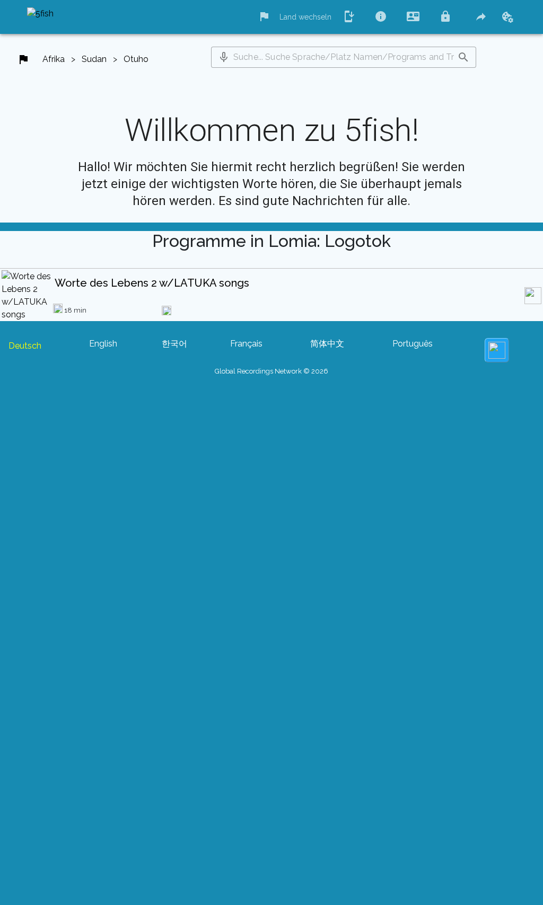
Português (412, 344)
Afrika (53, 59)
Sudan (94, 59)
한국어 (174, 344)
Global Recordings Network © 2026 (271, 371)
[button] (223, 57)
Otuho (136, 59)
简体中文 (327, 344)
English (103, 344)
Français (246, 344)
